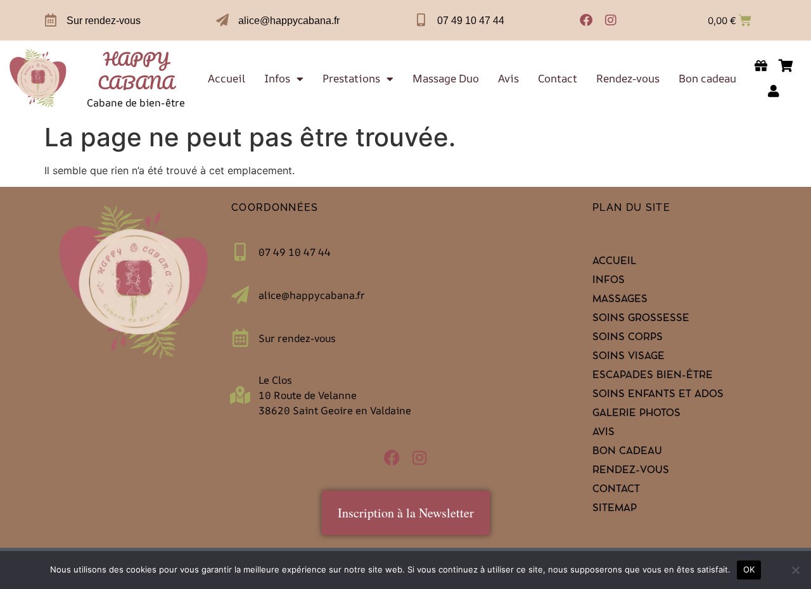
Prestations (351, 78)
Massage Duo (445, 78)
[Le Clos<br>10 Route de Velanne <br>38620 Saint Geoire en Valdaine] (240, 395)
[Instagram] (610, 20)
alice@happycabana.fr (289, 20)
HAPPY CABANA (136, 71)
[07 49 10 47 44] (421, 20)
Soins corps (627, 338)
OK (749, 569)
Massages (620, 300)
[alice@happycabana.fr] (222, 20)
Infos (277, 78)
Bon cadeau (707, 78)
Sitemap (614, 509)
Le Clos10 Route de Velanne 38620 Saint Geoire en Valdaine (335, 395)
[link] (38, 79)
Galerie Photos (636, 414)
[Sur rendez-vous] (50, 20)
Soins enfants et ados (658, 395)
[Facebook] (586, 20)
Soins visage (628, 357)
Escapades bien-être (652, 376)
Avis (508, 78)
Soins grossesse (640, 319)
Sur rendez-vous (104, 20)
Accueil (226, 78)
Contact (557, 78)
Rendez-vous (628, 78)
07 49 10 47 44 (470, 20)
